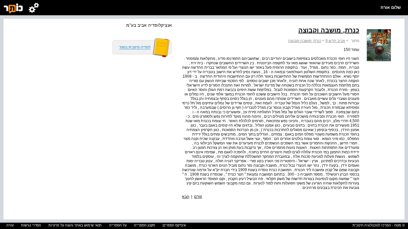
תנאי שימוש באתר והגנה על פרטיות (75, 225)
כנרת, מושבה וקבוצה (304, 40)
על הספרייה (118, 225)
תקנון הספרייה (144, 225)
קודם (198, 196)
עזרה (10, 225)
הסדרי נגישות (31, 225)
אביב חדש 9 (335, 40)
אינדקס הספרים (174, 225)
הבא (185, 196)
